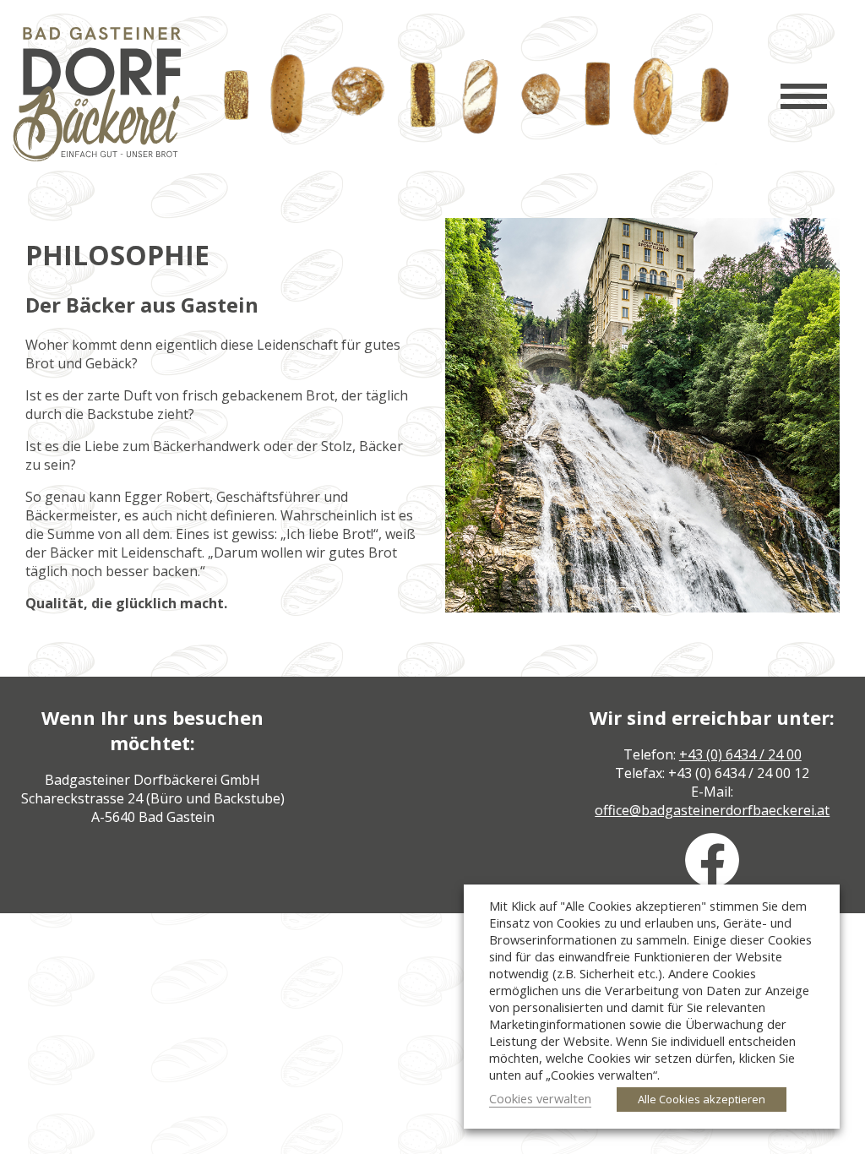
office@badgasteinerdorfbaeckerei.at (712, 810)
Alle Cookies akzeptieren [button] (701, 1099)
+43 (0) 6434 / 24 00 (740, 754)
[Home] (97, 156)
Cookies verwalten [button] (540, 1098)
